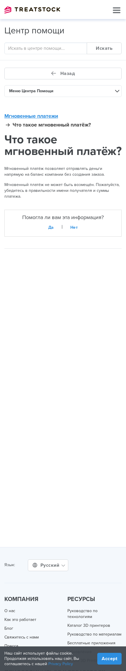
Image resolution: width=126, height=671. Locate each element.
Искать (104, 48)
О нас (9, 610)
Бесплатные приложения (91, 643)
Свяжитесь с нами (21, 637)
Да (51, 227)
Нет (74, 227)
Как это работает (20, 619)
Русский (50, 565)
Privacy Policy (60, 663)
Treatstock (32, 9)
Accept (109, 659)
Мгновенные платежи (31, 116)
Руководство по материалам (94, 634)
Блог (8, 628)
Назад (67, 73)
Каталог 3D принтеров (88, 625)
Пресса (11, 645)
